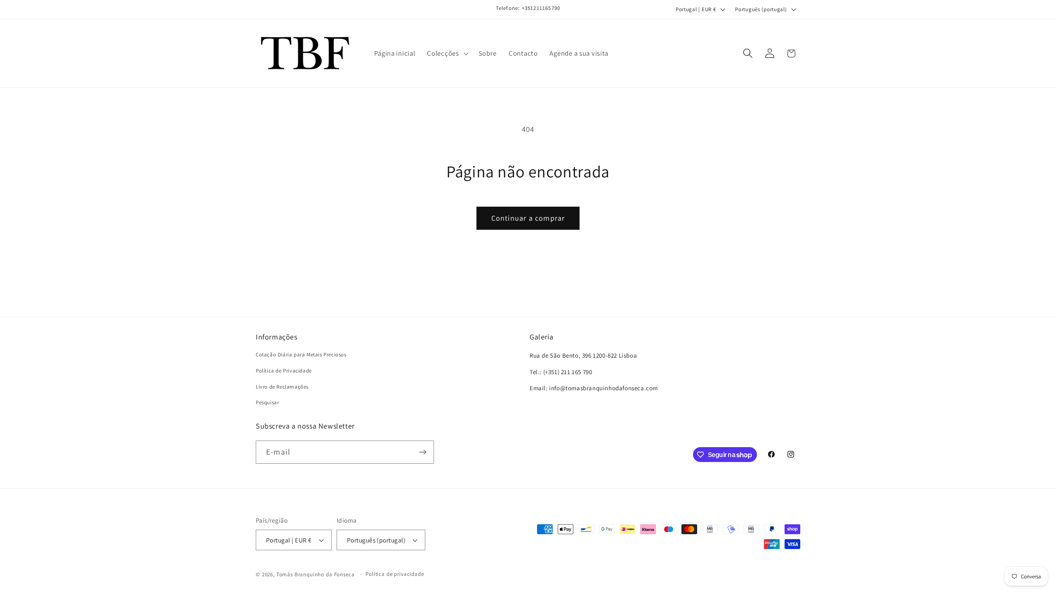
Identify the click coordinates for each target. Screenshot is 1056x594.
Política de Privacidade (284, 370)
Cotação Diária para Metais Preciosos (301, 354)
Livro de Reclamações (282, 386)
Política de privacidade (394, 574)
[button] (446, 53)
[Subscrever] (423, 452)
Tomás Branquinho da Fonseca (315, 574)
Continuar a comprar (528, 218)
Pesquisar (267, 402)
